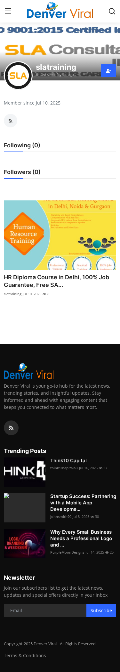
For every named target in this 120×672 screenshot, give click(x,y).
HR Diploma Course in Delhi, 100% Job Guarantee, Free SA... (56, 281)
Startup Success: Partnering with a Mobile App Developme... (83, 502)
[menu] (8, 11)
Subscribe (101, 610)
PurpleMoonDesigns (67, 552)
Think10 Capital (68, 460)
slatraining (12, 293)
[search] (112, 11)
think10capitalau (64, 467)
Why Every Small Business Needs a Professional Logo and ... (81, 538)
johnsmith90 (60, 516)
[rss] (11, 427)
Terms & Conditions (25, 655)
